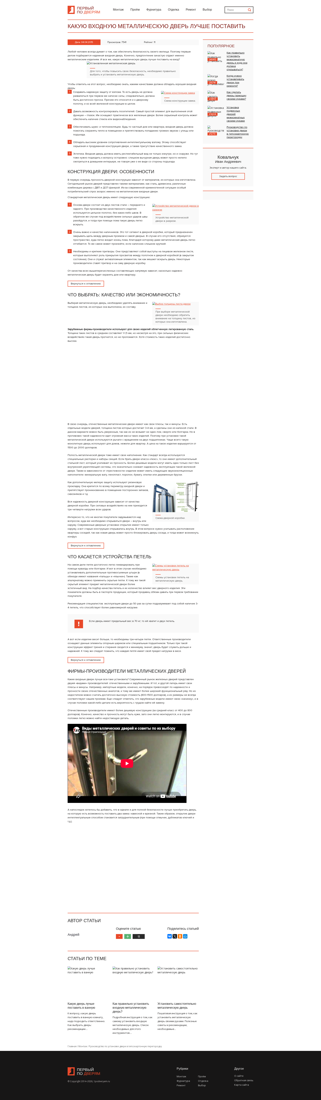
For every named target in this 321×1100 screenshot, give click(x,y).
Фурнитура (153, 9)
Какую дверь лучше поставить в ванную (81, 1005)
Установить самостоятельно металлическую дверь (177, 1005)
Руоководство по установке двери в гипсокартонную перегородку (238, 132)
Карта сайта (241, 1084)
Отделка (173, 9)
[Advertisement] (133, 354)
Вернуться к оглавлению (86, 283)
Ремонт (191, 9)
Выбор (207, 9)
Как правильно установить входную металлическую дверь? (131, 1007)
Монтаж (118, 9)
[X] (175, 936)
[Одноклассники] (180, 936)
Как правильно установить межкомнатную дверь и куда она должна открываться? (237, 61)
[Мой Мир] (185, 936)
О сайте (239, 1075)
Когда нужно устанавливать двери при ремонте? (235, 80)
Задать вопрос (228, 176)
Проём (135, 9)
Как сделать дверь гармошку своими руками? (236, 95)
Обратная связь (243, 1080)
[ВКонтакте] (169, 936)
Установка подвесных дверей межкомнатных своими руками (236, 114)
